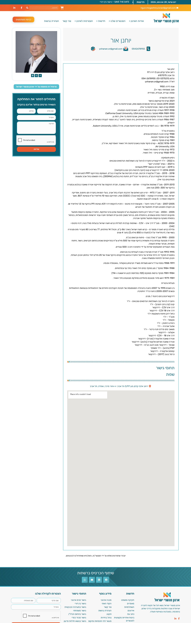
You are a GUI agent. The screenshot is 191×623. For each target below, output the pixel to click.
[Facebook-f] (179, 618)
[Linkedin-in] (175, 618)
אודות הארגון (137, 21)
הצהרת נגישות (51, 21)
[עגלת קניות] (62, 7)
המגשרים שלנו (118, 21)
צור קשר (66, 21)
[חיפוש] (27, 8)
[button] (106, 580)
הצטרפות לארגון (84, 21)
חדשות (101, 21)
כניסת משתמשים (23, 19)
